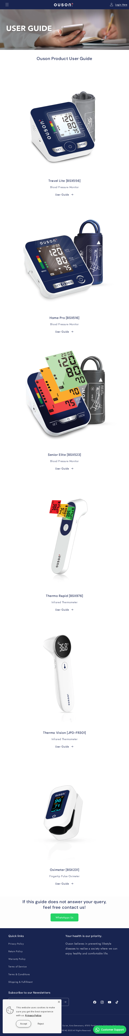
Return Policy (15, 951)
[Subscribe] (65, 1002)
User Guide (62, 195)
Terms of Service (17, 966)
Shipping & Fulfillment (20, 982)
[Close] (59, 1002)
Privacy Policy (16, 943)
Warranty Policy (17, 959)
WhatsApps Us (64, 917)
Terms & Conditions (19, 974)
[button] (7, 4)
